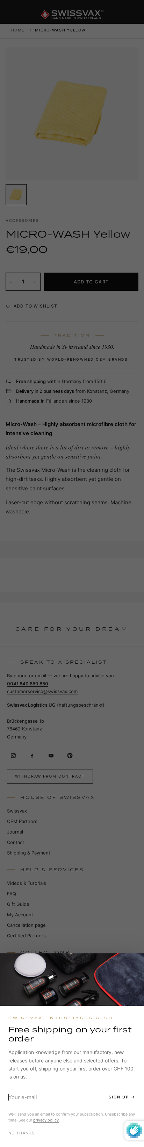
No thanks (21, 1133)
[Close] (132, 965)
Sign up (119, 1097)
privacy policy (46, 1120)
